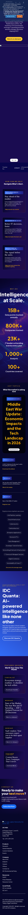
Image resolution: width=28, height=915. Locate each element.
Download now (14, 449)
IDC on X (4, 890)
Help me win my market (12, 209)
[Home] (14, 822)
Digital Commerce (14, 559)
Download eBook (11, 765)
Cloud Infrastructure (14, 519)
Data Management (14, 541)
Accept (19, 16)
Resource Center (7, 882)
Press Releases (6, 879)
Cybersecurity (14, 524)
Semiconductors (14, 528)
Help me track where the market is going (12, 266)
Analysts (4, 861)
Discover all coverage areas (14, 567)
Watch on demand (13, 38)
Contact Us (5, 869)
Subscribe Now (9, 806)
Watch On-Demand (12, 742)
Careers (4, 864)
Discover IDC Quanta (12, 638)
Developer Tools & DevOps (14, 545)
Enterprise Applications (14, 532)
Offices (4, 866)
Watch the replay (7, 487)
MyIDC (4, 877)
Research (5, 846)
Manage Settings (10, 16)
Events (4, 853)
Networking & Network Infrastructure (14, 550)
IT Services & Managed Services (14, 554)
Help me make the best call (13, 237)
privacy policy (10, 6)
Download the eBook (8, 469)
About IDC (5, 859)
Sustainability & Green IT (14, 563)
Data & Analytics (7, 848)
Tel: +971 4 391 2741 (8, 839)
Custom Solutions (7, 851)
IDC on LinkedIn (6, 888)
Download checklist (12, 690)
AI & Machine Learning (14, 515)
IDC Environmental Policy (9, 871)
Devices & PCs (14, 537)
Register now (6, 504)
